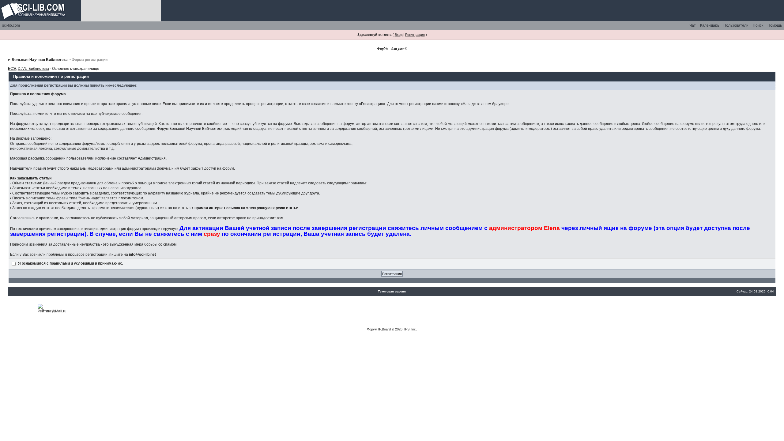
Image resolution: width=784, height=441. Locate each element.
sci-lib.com (11, 25)
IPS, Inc (410, 329)
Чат (692, 25)
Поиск (758, 25)
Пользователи (735, 25)
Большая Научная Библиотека (40, 60)
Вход (398, 34)
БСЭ (12, 68)
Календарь (709, 25)
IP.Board (384, 329)
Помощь (774, 25)
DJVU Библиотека (33, 68)
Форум (372, 329)
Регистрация (415, 34)
